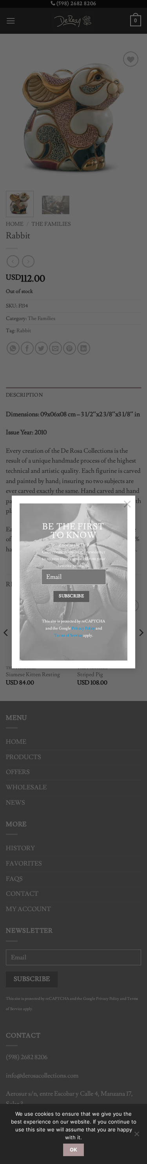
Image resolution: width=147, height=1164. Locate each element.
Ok (74, 1150)
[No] (136, 1136)
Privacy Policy (83, 628)
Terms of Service (68, 634)
